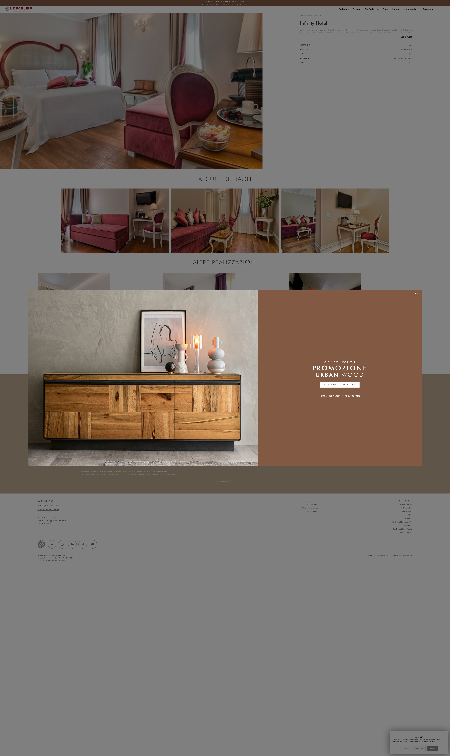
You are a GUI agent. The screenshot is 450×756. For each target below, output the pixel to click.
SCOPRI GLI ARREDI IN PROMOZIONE (339, 396)
